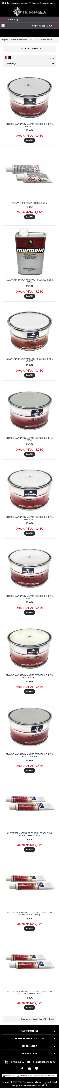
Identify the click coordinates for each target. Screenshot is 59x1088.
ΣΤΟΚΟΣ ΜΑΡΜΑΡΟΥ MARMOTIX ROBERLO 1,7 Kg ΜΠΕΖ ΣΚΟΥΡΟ (29, 755)
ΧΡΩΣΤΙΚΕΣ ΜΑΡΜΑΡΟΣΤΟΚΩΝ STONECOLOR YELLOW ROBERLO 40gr (29, 992)
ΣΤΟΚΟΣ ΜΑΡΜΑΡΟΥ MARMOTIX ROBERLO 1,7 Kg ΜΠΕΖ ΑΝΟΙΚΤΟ (29, 676)
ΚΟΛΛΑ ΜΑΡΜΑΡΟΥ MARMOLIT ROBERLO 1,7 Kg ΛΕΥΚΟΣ (30, 360)
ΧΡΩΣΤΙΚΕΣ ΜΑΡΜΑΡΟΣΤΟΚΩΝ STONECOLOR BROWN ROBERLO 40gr (29, 913)
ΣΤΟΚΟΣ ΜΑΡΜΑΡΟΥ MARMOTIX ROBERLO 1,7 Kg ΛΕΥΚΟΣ (29, 597)
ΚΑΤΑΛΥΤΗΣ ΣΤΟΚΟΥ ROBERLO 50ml (29, 203)
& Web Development (27, 1085)
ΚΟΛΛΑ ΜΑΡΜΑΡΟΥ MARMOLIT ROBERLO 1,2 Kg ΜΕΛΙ (30, 281)
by (38, 1085)
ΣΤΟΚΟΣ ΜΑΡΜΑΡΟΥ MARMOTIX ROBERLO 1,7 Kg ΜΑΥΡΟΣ (29, 125)
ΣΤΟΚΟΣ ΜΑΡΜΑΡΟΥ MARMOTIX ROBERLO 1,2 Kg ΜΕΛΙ (29, 439)
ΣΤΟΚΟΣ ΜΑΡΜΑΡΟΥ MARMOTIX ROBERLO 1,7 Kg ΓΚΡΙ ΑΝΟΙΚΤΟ (29, 518)
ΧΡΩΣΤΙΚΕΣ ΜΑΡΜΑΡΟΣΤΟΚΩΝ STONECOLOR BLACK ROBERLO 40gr (29, 834)
